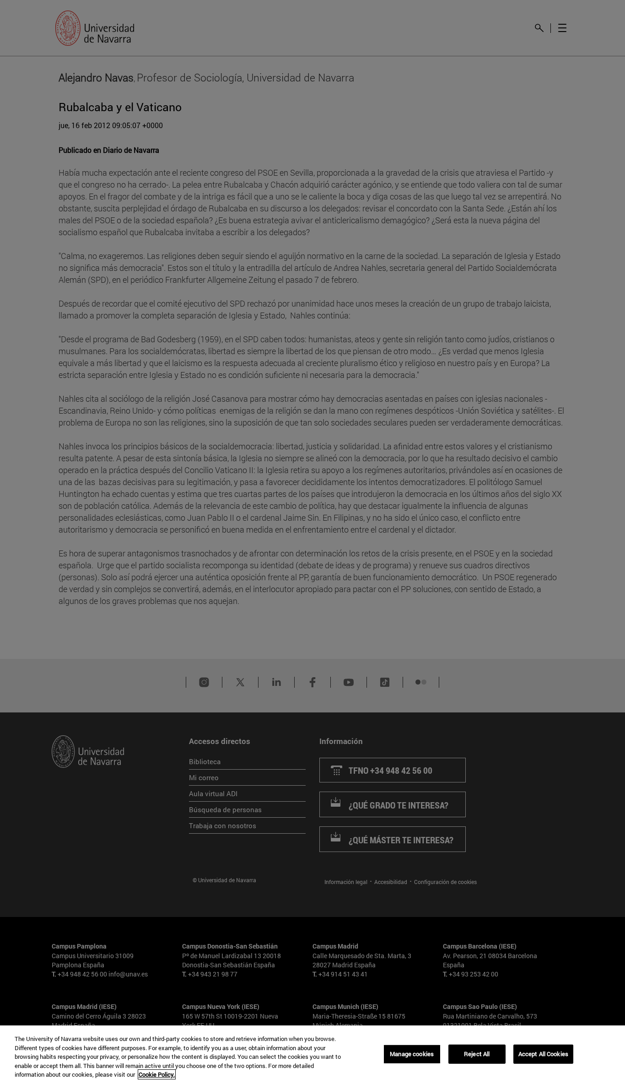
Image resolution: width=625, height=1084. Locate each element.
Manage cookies (412, 1054)
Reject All (477, 1054)
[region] (312, 1054)
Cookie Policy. (157, 1074)
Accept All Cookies (543, 1054)
